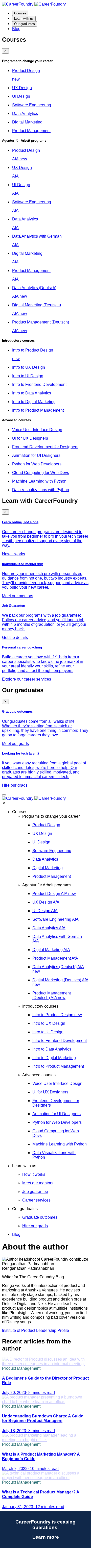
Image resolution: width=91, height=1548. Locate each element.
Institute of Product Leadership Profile (35, 1330)
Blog (16, 29)
